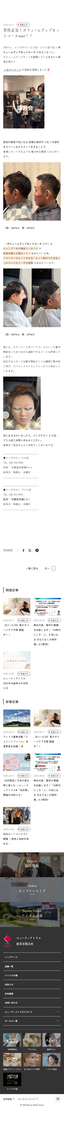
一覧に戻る (32, 568)
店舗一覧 (9, 966)
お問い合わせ (11, 1002)
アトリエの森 (11, 975)
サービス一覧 (11, 1020)
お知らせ (9, 984)
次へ (47, 568)
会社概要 (9, 993)
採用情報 (7, 1098)
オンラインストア (26, 1098)
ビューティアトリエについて (19, 1011)
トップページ (11, 957)
